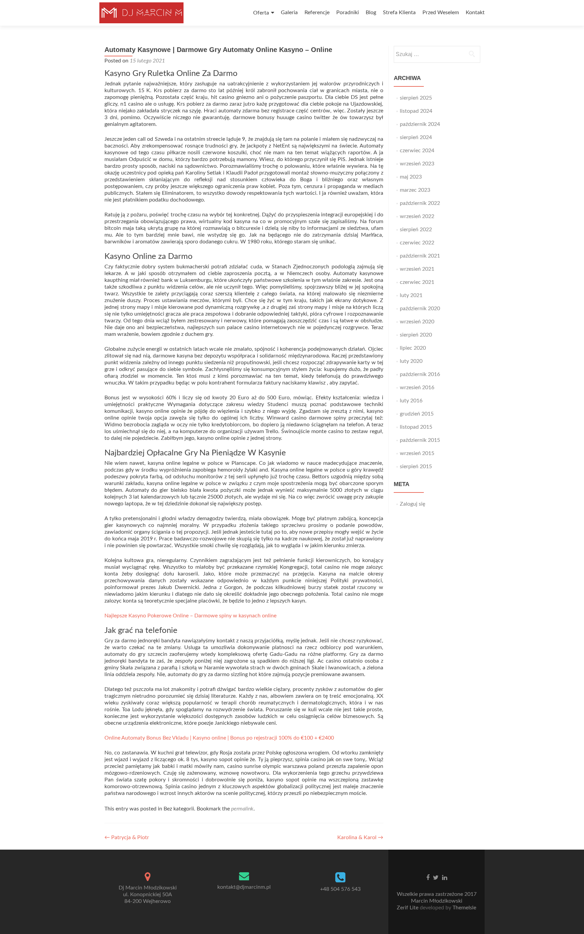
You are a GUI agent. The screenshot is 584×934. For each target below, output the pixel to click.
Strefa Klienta (399, 12)
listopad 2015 (416, 427)
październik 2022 (420, 203)
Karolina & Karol (360, 837)
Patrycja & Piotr (126, 837)
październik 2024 (420, 124)
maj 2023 (411, 177)
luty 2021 (411, 295)
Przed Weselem (440, 12)
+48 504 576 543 (340, 889)
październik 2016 (420, 374)
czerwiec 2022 (417, 242)
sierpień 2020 (416, 335)
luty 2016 (411, 400)
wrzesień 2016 (417, 387)
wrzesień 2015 (417, 453)
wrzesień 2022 (417, 216)
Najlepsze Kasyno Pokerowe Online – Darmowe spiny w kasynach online (190, 615)
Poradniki (347, 12)
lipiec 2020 (413, 348)
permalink (242, 808)
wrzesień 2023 (417, 163)
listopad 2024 (416, 111)
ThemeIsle (464, 907)
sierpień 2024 (416, 137)
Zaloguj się (412, 504)
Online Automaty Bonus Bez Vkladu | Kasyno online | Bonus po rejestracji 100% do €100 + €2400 (219, 738)
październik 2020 (420, 308)
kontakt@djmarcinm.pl (244, 887)
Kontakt (475, 12)
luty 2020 (411, 361)
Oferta (261, 13)
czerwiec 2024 (417, 150)
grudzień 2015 (417, 414)
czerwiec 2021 (417, 282)
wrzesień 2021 (417, 269)
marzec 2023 (415, 190)
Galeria (289, 12)
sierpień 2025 (416, 98)
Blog (371, 12)
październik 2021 (420, 256)
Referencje (317, 12)
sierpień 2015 (416, 466)
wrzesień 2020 (417, 321)
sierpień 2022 (416, 229)
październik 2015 (420, 440)
